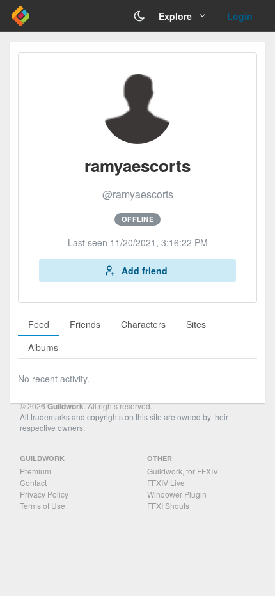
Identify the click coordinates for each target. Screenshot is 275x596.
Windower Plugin (177, 494)
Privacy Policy (44, 494)
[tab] (38, 324)
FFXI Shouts (168, 505)
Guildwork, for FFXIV (182, 471)
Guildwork (65, 406)
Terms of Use (42, 505)
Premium (35, 471)
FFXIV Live (166, 482)
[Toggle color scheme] (139, 16)
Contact (33, 482)
